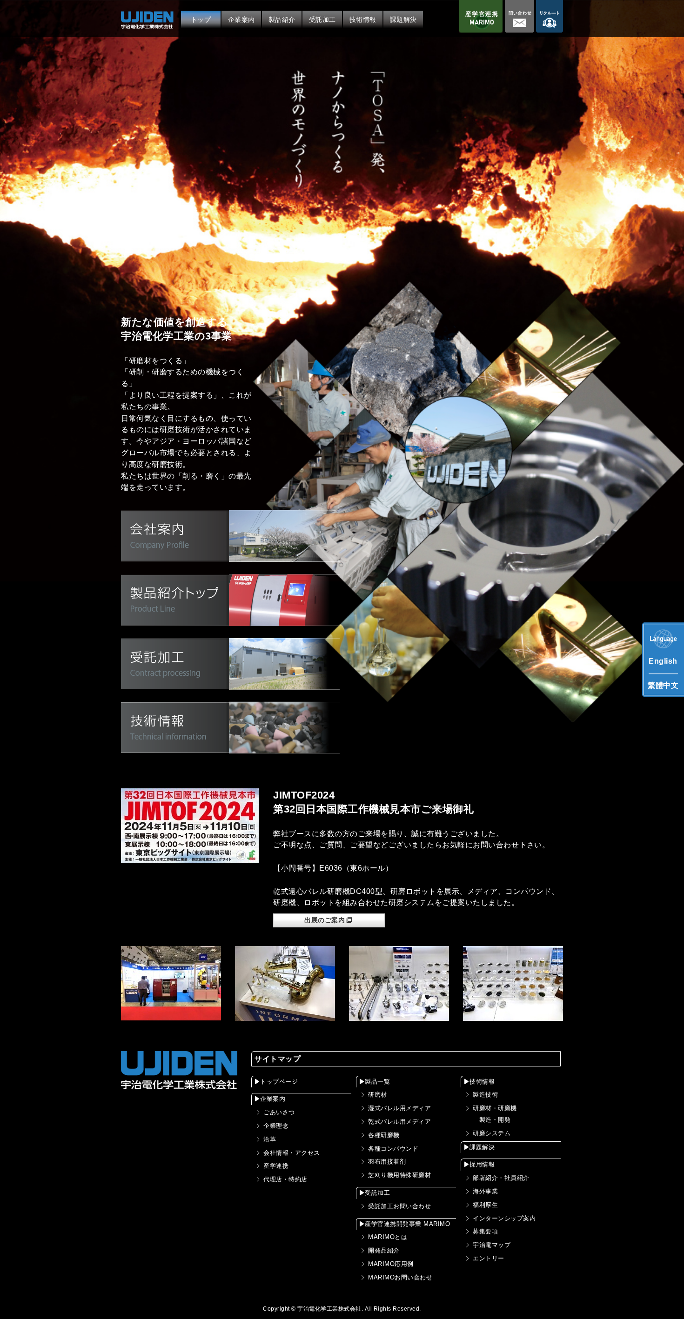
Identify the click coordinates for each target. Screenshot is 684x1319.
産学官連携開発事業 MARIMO (407, 1223)
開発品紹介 (384, 1250)
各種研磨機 (384, 1135)
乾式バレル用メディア (399, 1121)
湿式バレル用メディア (399, 1108)
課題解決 (482, 1147)
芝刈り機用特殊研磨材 (399, 1175)
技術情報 (482, 1081)
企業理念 (275, 1125)
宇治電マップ (491, 1244)
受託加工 (377, 1192)
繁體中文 (663, 685)
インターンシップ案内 (504, 1218)
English (663, 661)
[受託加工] (230, 683)
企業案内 (272, 1098)
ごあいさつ (279, 1112)
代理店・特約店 (285, 1179)
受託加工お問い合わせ (399, 1206)
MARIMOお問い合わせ (400, 1277)
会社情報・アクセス (291, 1152)
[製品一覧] (230, 620)
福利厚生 (485, 1204)
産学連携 (275, 1165)
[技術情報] (230, 747)
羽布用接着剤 (387, 1161)
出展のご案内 (324, 920)
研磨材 (377, 1094)
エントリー (488, 1258)
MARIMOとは (387, 1236)
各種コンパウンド (393, 1148)
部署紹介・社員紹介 (501, 1177)
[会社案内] (230, 556)
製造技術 (485, 1094)
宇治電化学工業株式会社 (329, 1309)
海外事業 (485, 1191)
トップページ (279, 1081)
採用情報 (482, 1164)
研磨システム (491, 1133)
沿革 (269, 1139)
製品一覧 (377, 1081)
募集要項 (485, 1231)
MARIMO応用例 (391, 1263)
